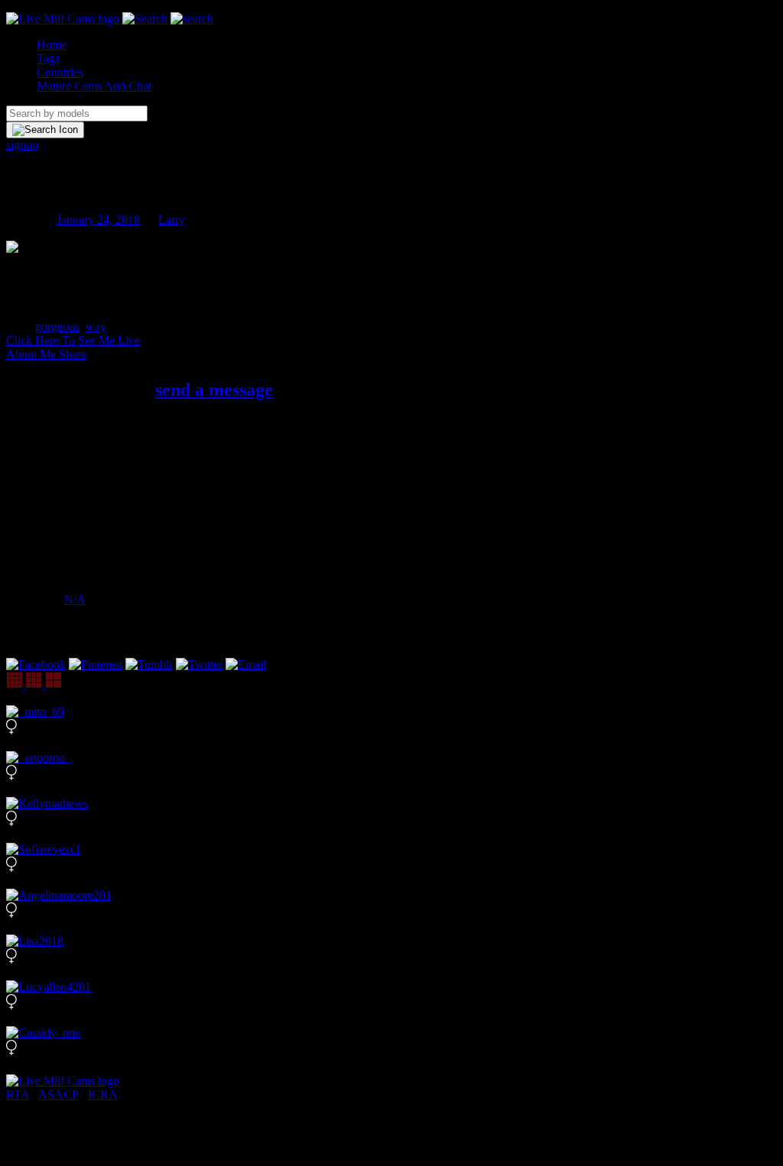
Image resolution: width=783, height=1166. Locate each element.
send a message (214, 390)
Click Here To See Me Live (73, 340)
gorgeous (57, 326)
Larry (171, 219)
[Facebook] (36, 664)
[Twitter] (199, 664)
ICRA (103, 1094)
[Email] (246, 664)
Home (52, 44)
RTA (17, 1094)
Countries (60, 72)
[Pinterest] (95, 664)
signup (22, 144)
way (96, 326)
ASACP (58, 1094)
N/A (75, 599)
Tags (48, 58)
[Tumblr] (149, 664)
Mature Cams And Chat (94, 85)
